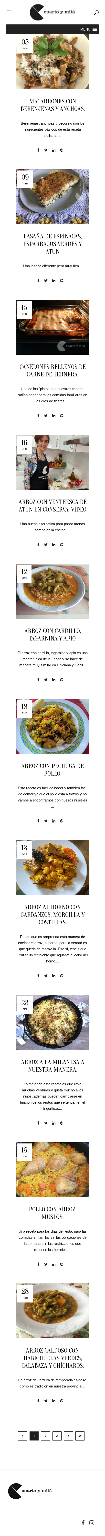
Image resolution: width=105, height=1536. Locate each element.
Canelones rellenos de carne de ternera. (53, 370)
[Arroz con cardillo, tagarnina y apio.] (52, 591)
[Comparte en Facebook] (38, 150)
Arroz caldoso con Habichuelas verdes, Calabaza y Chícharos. (52, 1358)
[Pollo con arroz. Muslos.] (52, 1169)
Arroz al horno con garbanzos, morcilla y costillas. (52, 915)
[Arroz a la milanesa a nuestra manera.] (52, 1022)
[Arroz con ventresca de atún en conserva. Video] (52, 462)
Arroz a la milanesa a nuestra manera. (52, 1065)
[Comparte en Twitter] (46, 150)
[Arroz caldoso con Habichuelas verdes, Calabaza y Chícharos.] (52, 1310)
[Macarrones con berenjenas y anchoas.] (52, 61)
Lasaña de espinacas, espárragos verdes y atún (52, 244)
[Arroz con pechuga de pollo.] (52, 726)
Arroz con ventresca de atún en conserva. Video (53, 505)
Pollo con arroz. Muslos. (52, 1213)
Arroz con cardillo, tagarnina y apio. (52, 634)
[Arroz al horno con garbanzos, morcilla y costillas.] (52, 867)
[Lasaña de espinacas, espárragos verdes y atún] (52, 196)
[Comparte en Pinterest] (61, 150)
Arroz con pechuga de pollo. (52, 769)
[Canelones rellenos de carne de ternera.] (52, 327)
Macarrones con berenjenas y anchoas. (53, 105)
